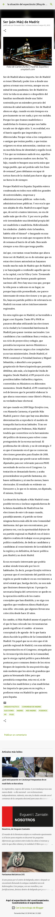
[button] (4, 31)
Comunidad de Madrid (31, 707)
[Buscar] (51, 4)
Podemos (43, 710)
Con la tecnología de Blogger (29, 908)
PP (5, 714)
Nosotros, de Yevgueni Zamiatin (16, 829)
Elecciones (9, 710)
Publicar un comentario (15, 735)
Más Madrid (31, 710)
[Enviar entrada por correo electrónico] (4, 704)
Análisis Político (11, 707)
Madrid (20, 710)
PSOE (11, 714)
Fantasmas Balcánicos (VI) (13, 874)
